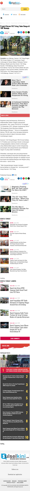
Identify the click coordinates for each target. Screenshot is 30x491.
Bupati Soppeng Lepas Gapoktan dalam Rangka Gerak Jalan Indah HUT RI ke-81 (12, 397)
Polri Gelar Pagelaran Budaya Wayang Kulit (18, 234)
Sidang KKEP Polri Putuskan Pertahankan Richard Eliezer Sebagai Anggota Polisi (19, 225)
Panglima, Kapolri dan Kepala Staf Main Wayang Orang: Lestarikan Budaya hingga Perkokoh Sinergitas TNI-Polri (19, 262)
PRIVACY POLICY (11, 482)
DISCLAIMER (20, 482)
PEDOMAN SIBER (22, 481)
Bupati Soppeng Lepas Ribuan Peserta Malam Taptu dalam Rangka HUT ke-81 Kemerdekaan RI (19, 328)
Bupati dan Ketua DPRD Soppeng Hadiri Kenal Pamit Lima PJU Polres (18, 290)
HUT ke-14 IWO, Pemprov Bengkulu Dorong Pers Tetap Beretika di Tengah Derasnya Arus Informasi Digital (13, 405)
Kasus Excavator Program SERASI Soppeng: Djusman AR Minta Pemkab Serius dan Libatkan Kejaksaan (13, 413)
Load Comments (15, 338)
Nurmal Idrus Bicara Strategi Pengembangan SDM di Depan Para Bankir (14, 384)
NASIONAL (6, 33)
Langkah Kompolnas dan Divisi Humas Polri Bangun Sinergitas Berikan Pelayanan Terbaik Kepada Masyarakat (18, 243)
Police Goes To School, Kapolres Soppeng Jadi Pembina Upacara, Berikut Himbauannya (17, 370)
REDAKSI (14, 481)
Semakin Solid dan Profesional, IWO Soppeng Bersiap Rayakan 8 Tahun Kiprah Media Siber (13, 437)
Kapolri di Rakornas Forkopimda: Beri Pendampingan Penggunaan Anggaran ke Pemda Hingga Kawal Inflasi (19, 253)
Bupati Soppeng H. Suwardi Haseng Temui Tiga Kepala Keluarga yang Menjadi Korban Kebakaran (13, 421)
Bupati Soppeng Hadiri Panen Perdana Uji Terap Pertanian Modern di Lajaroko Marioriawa (19, 315)
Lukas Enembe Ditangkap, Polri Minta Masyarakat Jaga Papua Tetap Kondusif (18, 270)
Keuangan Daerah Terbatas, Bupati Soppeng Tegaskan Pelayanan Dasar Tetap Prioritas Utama (13, 377)
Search (25, 9)
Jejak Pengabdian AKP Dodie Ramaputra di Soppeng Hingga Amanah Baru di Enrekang (19, 302)
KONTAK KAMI (7, 481)
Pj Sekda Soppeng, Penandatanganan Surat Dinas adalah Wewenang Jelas (13, 391)
